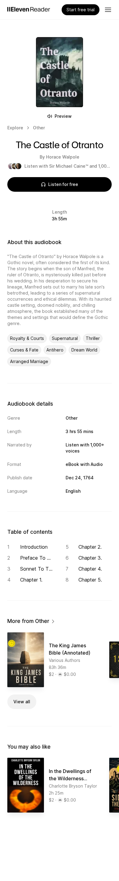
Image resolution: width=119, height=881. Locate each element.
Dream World (84, 349)
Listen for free (63, 184)
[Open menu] (108, 10)
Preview (63, 116)
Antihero (54, 349)
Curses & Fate (24, 349)
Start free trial (81, 9)
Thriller (93, 338)
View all (21, 701)
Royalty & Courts (27, 338)
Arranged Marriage (29, 361)
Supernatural (65, 338)
